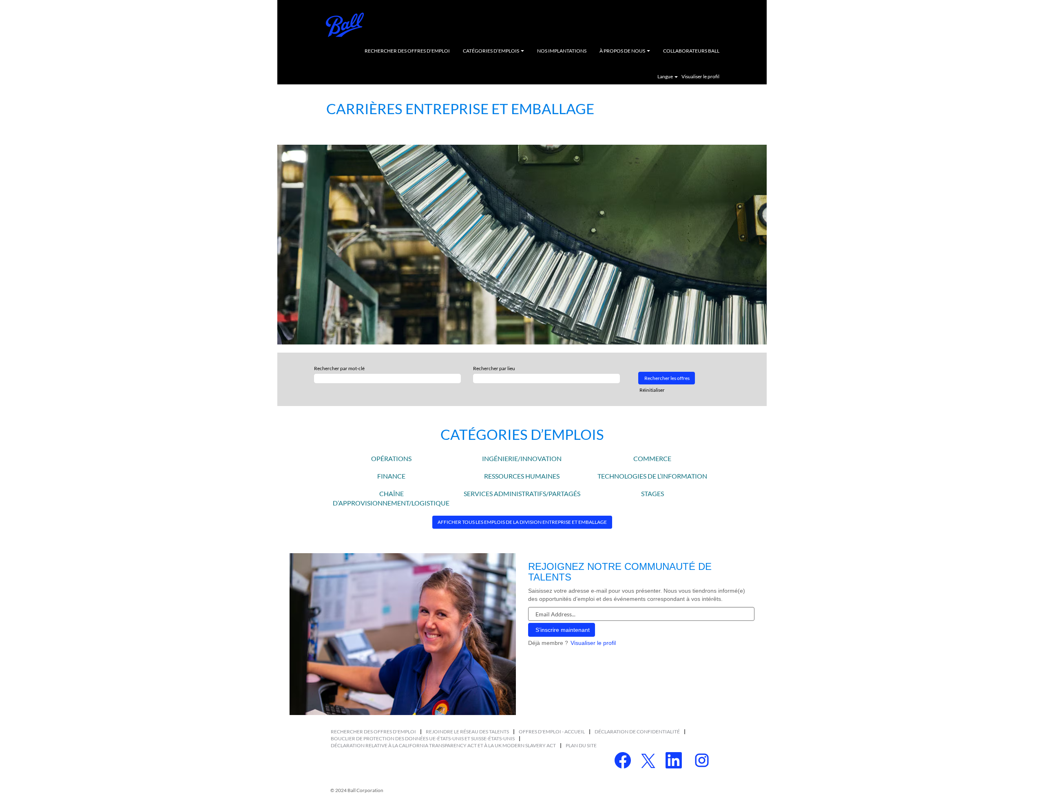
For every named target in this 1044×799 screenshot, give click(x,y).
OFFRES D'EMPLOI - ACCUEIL (552, 731)
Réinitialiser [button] (652, 390)
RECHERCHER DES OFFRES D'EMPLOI (407, 51)
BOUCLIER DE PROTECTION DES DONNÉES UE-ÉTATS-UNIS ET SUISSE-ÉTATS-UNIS (423, 738)
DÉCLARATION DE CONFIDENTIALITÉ (637, 731)
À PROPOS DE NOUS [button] (622, 51)
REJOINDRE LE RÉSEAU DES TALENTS (467, 731)
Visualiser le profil (700, 76)
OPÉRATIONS (391, 458)
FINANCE (391, 476)
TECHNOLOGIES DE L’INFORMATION (652, 476)
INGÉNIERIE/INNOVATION (522, 458)
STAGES (652, 493)
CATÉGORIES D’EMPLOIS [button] (491, 51)
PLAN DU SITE (581, 745)
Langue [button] (665, 76)
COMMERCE (652, 458)
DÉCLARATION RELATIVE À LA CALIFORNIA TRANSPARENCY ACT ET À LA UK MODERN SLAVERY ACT (443, 745)
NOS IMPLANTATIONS (561, 51)
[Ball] (345, 25)
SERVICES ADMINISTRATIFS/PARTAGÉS (522, 493)
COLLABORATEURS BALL (691, 51)
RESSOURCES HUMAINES (522, 476)
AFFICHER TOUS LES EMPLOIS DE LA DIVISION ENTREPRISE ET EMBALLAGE (522, 522)
